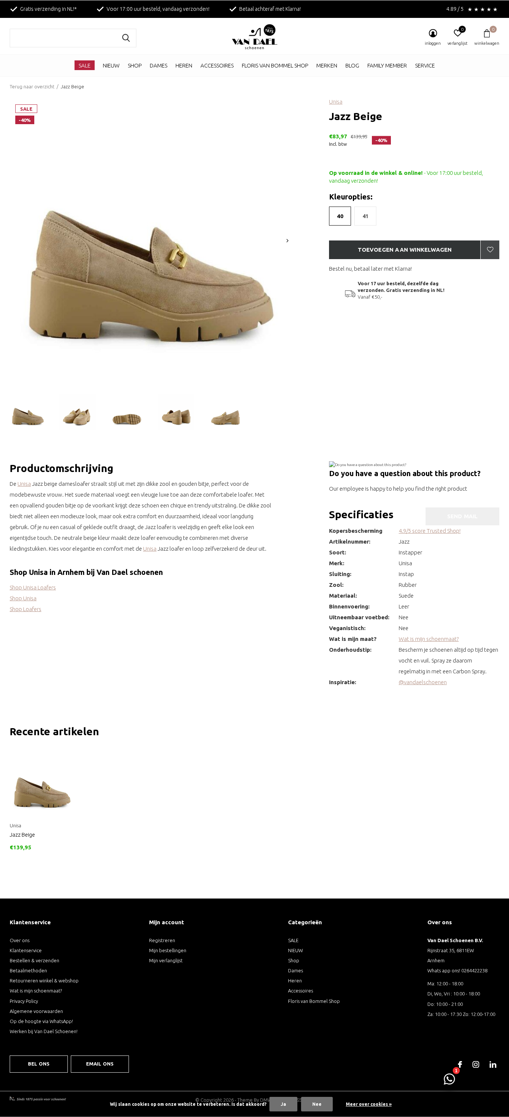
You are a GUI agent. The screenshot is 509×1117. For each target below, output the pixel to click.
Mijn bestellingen (167, 950)
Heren (184, 65)
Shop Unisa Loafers (33, 587)
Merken (326, 65)
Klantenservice (26, 950)
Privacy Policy (24, 1001)
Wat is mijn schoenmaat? (429, 639)
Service (425, 65)
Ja (283, 1104)
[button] (28, 412)
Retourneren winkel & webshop (44, 980)
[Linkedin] (493, 1064)
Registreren (162, 940)
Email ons (100, 1063)
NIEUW (111, 65)
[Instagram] (475, 1064)
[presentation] (287, 240)
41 (366, 216)
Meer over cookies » (369, 1104)
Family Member (387, 65)
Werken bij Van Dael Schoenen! (44, 1031)
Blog (352, 65)
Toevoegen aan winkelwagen (405, 249)
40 (340, 216)
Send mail (462, 516)
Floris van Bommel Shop (275, 65)
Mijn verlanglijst (166, 960)
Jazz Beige (22, 834)
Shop (135, 65)
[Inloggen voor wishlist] (490, 249)
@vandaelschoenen (423, 682)
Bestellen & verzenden (34, 960)
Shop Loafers (25, 609)
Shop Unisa (23, 598)
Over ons (19, 940)
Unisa (335, 101)
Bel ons (39, 1063)
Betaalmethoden (28, 970)
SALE (85, 65)
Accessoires (217, 65)
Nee (317, 1104)
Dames (158, 65)
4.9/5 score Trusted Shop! (430, 531)
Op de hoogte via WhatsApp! (41, 1021)
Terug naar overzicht (32, 86)
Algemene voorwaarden (36, 1011)
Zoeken (126, 38)
